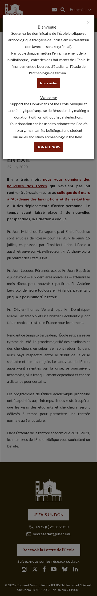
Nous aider (48, 83)
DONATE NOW (48, 147)
